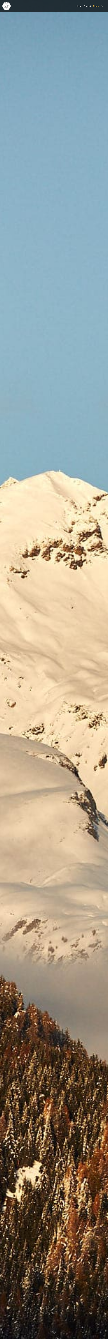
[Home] (6, 6)
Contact (87, 6)
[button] (103, 6)
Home (79, 6)
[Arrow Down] (54, 1334)
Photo (96, 6)
